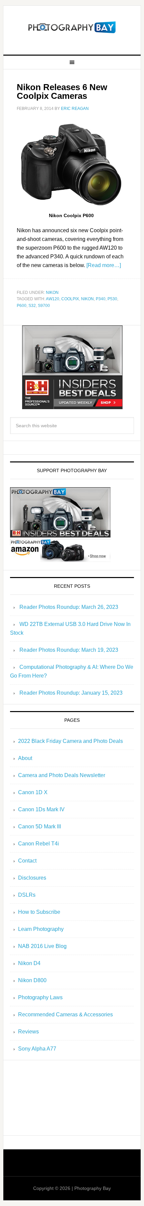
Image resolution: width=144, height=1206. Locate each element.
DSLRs (26, 895)
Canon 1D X (33, 792)
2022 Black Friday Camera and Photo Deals (70, 741)
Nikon (52, 292)
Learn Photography (41, 929)
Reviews (28, 1031)
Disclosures (32, 878)
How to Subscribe (39, 912)
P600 (21, 305)
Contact (27, 861)
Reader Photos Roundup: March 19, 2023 (68, 650)
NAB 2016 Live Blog (42, 946)
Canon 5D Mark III (39, 826)
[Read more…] (103, 265)
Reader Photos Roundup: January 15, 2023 (71, 693)
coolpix (70, 299)
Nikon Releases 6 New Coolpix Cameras (62, 91)
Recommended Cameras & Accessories (65, 1014)
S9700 (44, 305)
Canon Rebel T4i (38, 843)
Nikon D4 (29, 963)
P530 (112, 299)
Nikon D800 (32, 980)
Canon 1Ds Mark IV (41, 809)
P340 (100, 299)
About (25, 758)
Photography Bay (72, 27)
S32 (32, 305)
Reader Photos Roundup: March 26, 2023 (68, 607)
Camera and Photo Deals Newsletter (61, 775)
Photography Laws (40, 997)
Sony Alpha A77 (37, 1049)
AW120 (52, 299)
